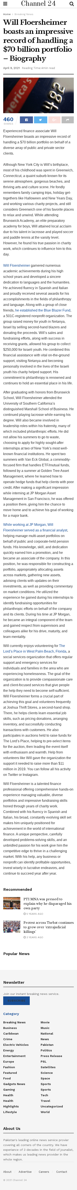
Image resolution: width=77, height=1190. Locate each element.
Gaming (9, 1089)
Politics (46, 1050)
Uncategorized (52, 1106)
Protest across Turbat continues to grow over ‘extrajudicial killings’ (49, 927)
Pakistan (47, 1044)
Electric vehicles (16, 1044)
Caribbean (11, 1033)
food (7, 1078)
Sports (46, 1084)
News (45, 1039)
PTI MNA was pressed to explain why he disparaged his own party (48, 903)
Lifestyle (10, 1112)
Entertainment (14, 1056)
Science (47, 1072)
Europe (8, 1061)
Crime (7, 1039)
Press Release (51, 1056)
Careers (44, 1171)
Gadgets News (14, 1084)
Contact (61, 1171)
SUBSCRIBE (16, 1000)
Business (10, 1028)
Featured (10, 1072)
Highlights (11, 1106)
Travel (45, 1100)
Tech (44, 1095)
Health (8, 1095)
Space (45, 1078)
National (47, 1033)
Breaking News (24, 14)
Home (7, 14)
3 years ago (34, 937)
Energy (8, 1050)
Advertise (25, 1171)
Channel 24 (38, 4)
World (45, 1112)
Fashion (9, 1067)
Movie (45, 1022)
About (7, 1171)
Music (45, 1028)
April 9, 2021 (11, 68)
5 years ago (34, 913)
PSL (44, 1061)
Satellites (48, 1067)
